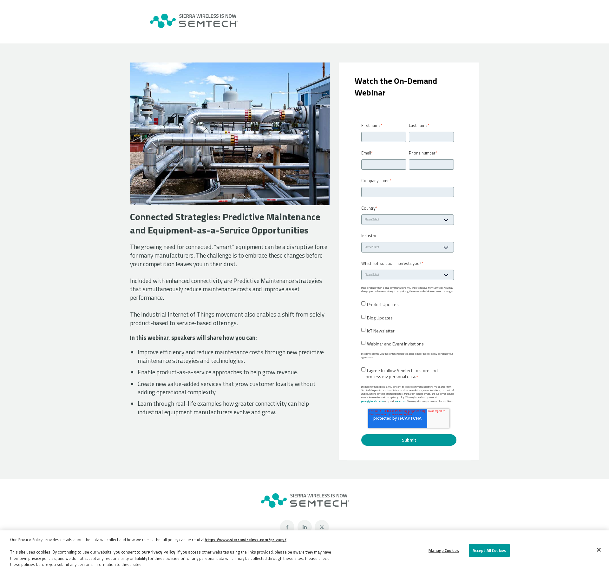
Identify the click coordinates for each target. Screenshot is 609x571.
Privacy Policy (161, 552)
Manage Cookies (444, 550)
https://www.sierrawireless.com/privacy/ (245, 539)
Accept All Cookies (489, 550)
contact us (400, 401)
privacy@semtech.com (372, 401)
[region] (304, 550)
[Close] (599, 550)
